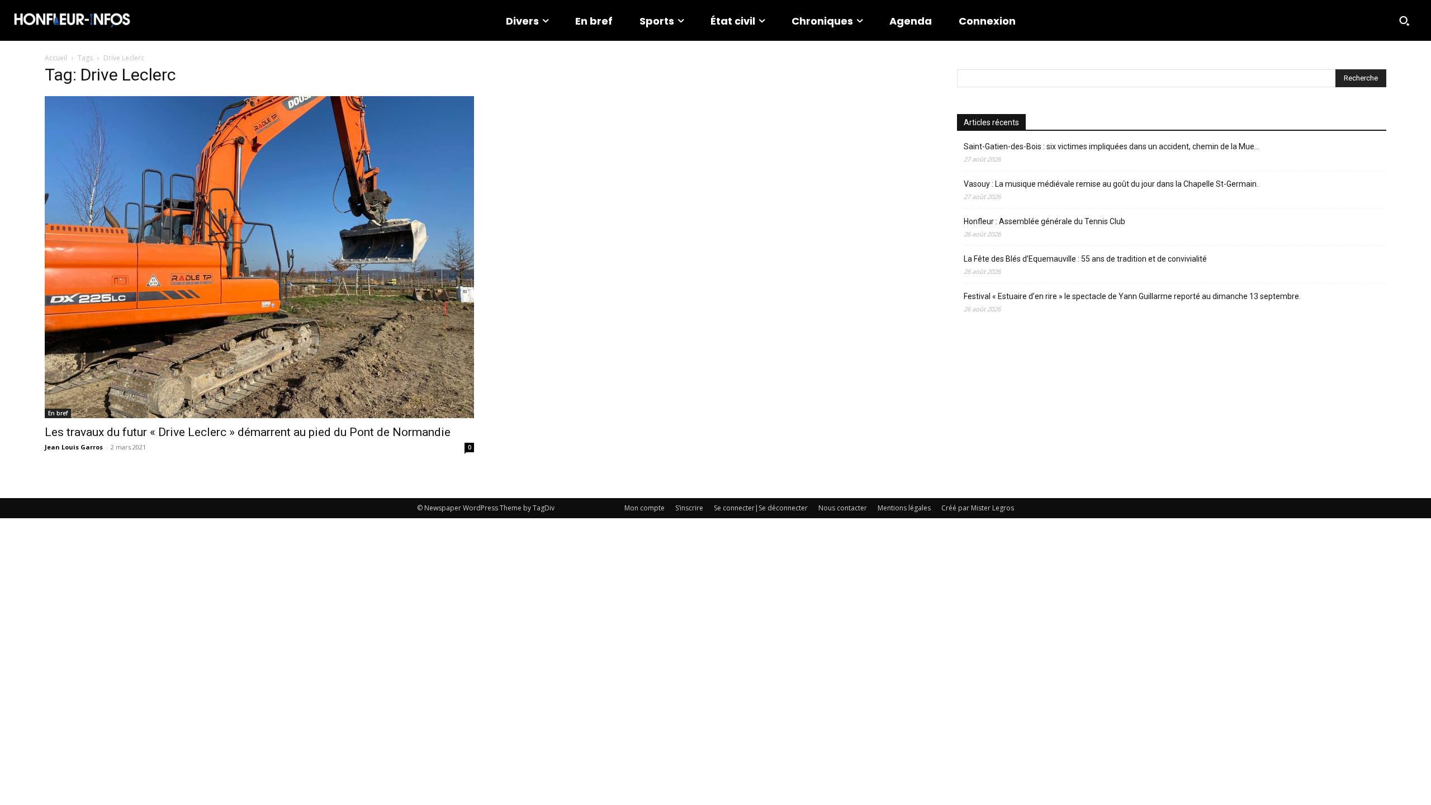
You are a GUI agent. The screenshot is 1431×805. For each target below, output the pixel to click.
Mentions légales (904, 508)
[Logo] (72, 20)
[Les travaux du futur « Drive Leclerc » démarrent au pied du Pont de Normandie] (259, 257)
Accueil (56, 58)
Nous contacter (842, 508)
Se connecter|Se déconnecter (761, 508)
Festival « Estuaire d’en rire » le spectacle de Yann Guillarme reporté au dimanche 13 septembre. (1132, 296)
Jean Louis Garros (74, 447)
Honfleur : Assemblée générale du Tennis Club (1044, 221)
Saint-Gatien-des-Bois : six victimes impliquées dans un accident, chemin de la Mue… (1111, 146)
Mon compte (644, 508)
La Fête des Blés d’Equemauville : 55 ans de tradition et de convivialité (1085, 258)
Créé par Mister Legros (977, 508)
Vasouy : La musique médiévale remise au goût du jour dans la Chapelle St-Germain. (1111, 183)
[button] (1404, 20)
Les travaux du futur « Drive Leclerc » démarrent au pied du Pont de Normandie (248, 432)
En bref (58, 413)
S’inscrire (689, 508)
